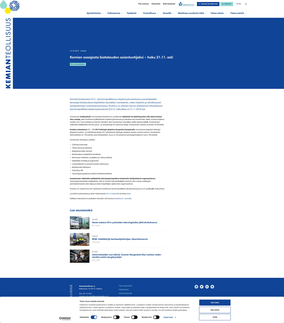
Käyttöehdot (124, 290)
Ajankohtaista (94, 13)
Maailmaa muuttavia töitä (191, 13)
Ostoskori (227, 4)
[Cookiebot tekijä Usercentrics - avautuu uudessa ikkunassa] (65, 318)
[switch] (116, 317)
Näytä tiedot (168, 317)
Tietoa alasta (217, 13)
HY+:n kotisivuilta (112, 194)
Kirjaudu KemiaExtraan (209, 4)
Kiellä (215, 317)
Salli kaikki (215, 302)
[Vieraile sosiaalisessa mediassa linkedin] (196, 286)
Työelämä (131, 13)
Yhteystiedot (155, 4)
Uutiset (83, 51)
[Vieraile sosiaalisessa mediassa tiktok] (212, 286)
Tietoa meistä (237, 13)
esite (128, 194)
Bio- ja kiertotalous (78, 64)
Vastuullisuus (149, 13)
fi (237, 4)
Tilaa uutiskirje (143, 4)
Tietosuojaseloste (125, 286)
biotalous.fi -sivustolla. (123, 199)
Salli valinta (214, 310)
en (240, 4)
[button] (245, 4)
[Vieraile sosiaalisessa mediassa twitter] (201, 286)
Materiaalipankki (169, 4)
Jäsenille (167, 13)
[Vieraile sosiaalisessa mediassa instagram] (207, 286)
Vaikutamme (113, 13)
